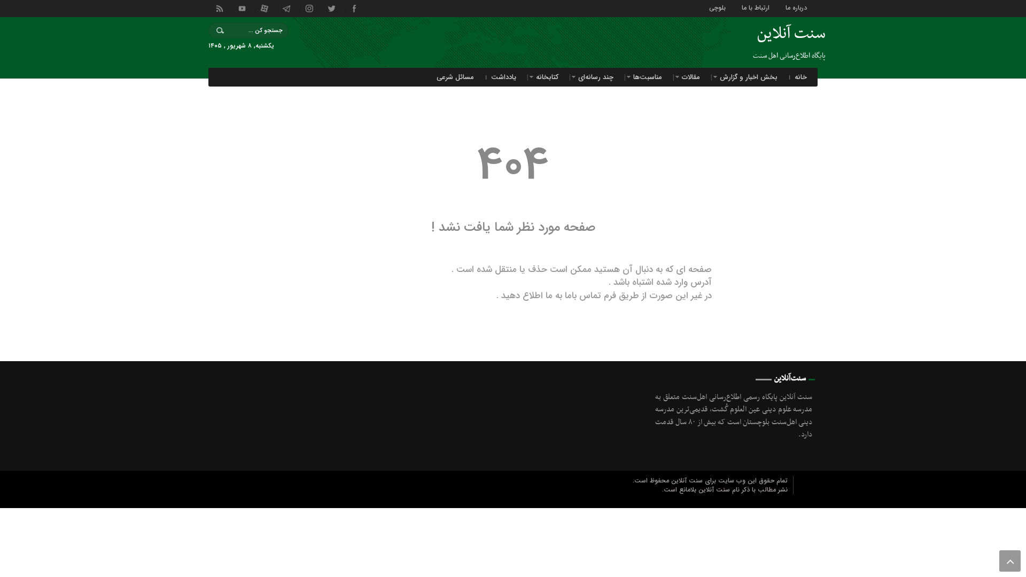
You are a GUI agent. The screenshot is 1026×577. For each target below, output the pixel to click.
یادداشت (503, 77)
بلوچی (717, 7)
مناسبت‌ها (647, 77)
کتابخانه (547, 77)
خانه (801, 77)
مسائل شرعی (455, 77)
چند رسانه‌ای (595, 77)
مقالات (691, 77)
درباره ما (796, 7)
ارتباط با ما (756, 7)
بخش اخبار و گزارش (749, 77)
